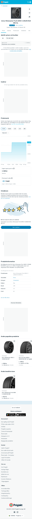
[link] (9, 353)
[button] (29, 9)
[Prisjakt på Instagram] (17, 512)
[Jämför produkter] (29, 16)
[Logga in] (30, 2)
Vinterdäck (5, 5)
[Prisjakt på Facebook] (14, 512)
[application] (16, 150)
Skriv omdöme (19, 25)
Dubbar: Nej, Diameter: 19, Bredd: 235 (16, 27)
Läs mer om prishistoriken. (17, 124)
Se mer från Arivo (5, 297)
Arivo (14, 277)
